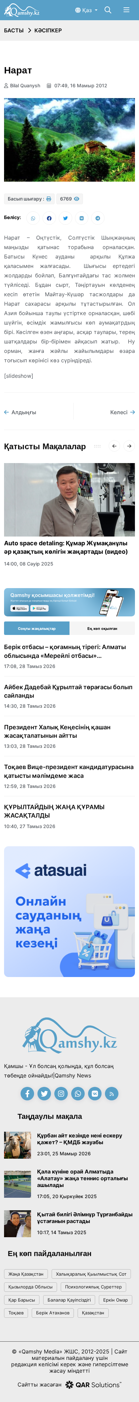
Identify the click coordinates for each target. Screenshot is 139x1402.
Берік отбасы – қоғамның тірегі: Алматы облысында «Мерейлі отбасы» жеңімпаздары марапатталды (65, 651)
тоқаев (16, 1312)
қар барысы (21, 1300)
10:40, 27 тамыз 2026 (29, 826)
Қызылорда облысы (30, 1286)
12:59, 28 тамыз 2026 (30, 786)
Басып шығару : (26, 199)
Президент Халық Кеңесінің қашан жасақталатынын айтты (57, 731)
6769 (66, 199)
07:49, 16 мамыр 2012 (80, 85)
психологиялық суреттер (93, 1286)
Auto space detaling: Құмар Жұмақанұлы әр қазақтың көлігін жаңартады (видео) (66, 547)
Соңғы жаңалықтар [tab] (37, 628)
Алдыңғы (23, 412)
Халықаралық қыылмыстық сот (91, 1274)
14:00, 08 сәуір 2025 (28, 564)
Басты (14, 30)
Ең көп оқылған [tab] (102, 628)
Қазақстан (93, 1312)
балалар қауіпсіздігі (69, 1300)
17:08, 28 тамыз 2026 (29, 666)
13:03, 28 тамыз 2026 (30, 746)
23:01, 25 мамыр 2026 (64, 1153)
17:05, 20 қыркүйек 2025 (67, 1196)
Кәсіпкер (48, 30)
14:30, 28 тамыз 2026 (30, 706)
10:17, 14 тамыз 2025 (61, 1232)
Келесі (119, 412)
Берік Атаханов (53, 1312)
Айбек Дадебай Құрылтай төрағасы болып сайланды (68, 691)
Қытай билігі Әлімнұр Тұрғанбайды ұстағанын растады (85, 1217)
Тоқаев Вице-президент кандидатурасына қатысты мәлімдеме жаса (69, 771)
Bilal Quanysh (25, 85)
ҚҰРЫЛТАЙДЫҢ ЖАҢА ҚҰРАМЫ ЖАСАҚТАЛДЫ (54, 811)
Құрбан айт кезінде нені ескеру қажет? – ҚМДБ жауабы (79, 1139)
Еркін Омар (115, 1300)
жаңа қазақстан (26, 1274)
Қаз (87, 10)
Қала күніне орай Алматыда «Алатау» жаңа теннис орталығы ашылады (82, 1178)
